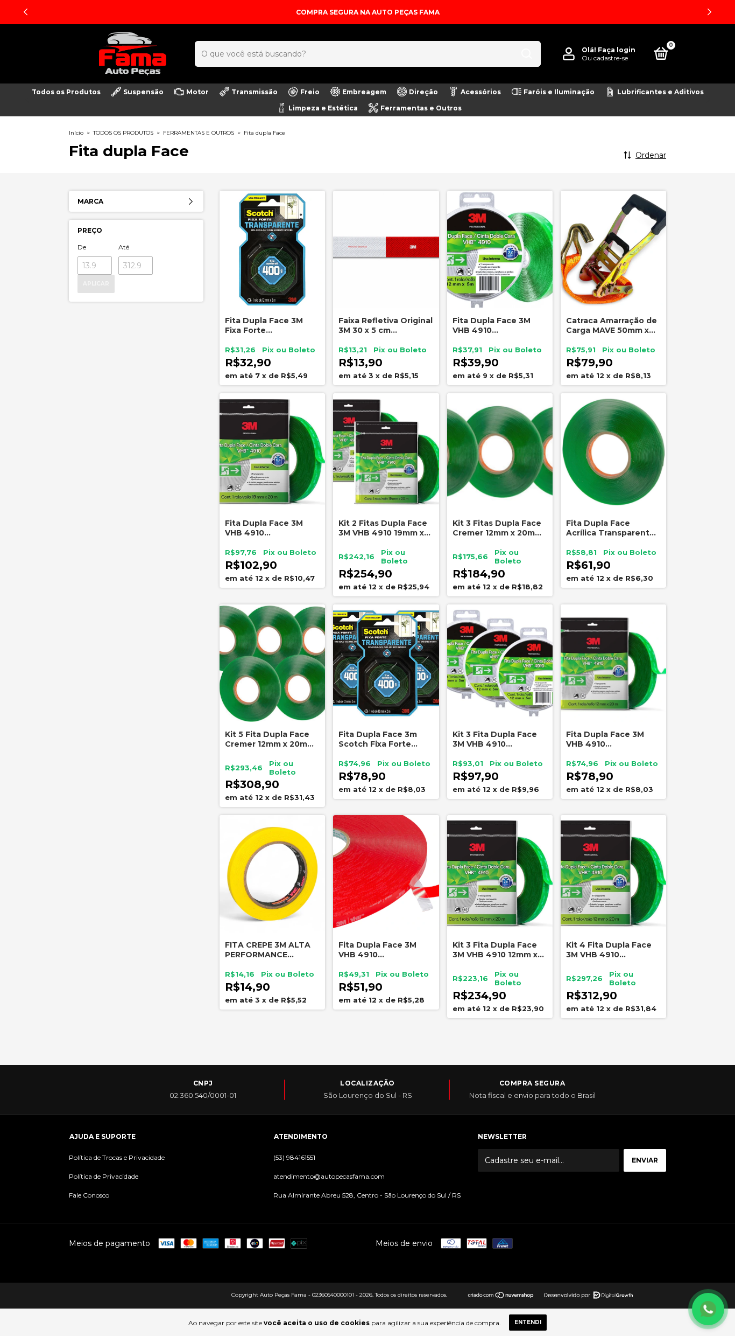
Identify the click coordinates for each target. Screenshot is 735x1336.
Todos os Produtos (66, 92)
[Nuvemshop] (501, 1298)
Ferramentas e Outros (421, 108)
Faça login (616, 50)
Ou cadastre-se (605, 58)
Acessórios (481, 92)
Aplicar (96, 283)
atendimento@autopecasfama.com (329, 1176)
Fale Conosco (89, 1195)
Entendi (527, 1322)
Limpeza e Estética (323, 108)
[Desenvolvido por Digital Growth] (588, 1294)
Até (123, 247)
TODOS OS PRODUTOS (123, 132)
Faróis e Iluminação (559, 92)
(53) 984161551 (294, 1157)
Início (76, 132)
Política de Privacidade (103, 1176)
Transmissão (254, 92)
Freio (310, 92)
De (81, 247)
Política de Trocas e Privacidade (117, 1157)
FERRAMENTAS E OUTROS (198, 132)
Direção (423, 92)
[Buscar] (527, 54)
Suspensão (143, 92)
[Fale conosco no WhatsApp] (708, 1309)
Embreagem (364, 92)
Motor (197, 92)
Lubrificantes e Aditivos (660, 92)
